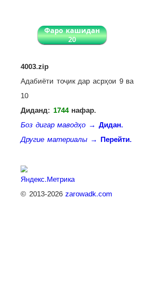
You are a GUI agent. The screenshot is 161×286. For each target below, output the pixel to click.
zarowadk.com (88, 194)
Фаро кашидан (72, 35)
